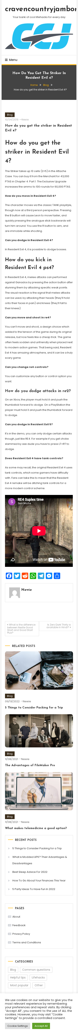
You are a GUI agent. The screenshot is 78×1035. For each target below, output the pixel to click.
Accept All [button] (41, 1026)
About (16, 917)
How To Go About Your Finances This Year (39, 880)
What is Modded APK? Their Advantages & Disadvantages (39, 860)
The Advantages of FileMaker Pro (30, 765)
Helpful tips (18, 977)
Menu (13, 60)
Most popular (19, 985)
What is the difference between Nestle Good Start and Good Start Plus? (21, 628)
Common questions (36, 970)
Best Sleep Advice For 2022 (29, 872)
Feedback (19, 925)
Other (39, 985)
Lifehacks (38, 977)
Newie (25, 119)
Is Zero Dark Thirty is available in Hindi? (58, 626)
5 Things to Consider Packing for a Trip (34, 707)
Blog (10, 114)
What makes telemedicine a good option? (36, 828)
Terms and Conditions (26, 942)
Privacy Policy (21, 934)
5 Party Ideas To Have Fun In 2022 (33, 889)
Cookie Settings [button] (17, 1026)
